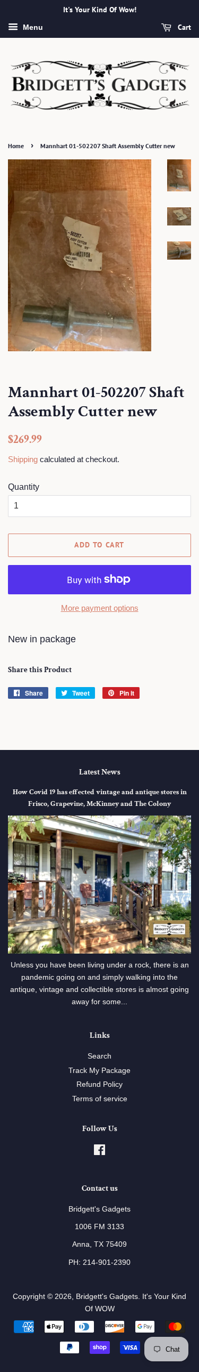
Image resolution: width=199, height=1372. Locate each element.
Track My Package (99, 1071)
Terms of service (99, 1099)
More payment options (100, 607)
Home (16, 146)
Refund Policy (99, 1084)
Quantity (23, 486)
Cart (183, 27)
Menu (32, 27)
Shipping (23, 459)
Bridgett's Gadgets (107, 1297)
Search (99, 1056)
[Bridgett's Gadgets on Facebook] (99, 1152)
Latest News (99, 772)
